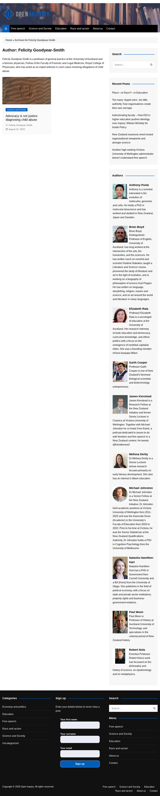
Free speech (18, 28)
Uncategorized (10, 743)
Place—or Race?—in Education (130, 92)
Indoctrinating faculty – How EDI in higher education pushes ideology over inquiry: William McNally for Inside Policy (131, 121)
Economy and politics (14, 706)
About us (98, 28)
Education (61, 28)
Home (8, 40)
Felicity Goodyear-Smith (20, 125)
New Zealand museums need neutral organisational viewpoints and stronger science (132, 138)
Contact (110, 28)
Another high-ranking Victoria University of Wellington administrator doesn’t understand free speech (132, 153)
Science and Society (40, 28)
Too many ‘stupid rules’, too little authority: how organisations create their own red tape (131, 104)
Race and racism (79, 28)
